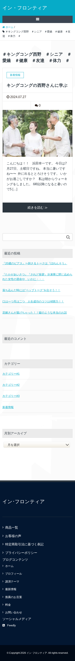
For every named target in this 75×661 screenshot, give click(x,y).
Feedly (11, 625)
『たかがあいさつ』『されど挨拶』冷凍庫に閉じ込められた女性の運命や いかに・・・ (37, 276)
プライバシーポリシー (21, 552)
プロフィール (13, 573)
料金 (8, 604)
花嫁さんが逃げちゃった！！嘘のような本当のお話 (34, 312)
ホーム (9, 566)
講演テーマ (12, 581)
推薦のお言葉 (13, 597)
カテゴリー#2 (11, 384)
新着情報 (8, 407)
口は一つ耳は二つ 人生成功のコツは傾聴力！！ (33, 301)
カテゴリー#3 (11, 395)
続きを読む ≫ (38, 207)
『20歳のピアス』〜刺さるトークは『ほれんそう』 (34, 263)
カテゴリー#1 (11, 373)
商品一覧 (11, 527)
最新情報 (10, 589)
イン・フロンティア (24, 7)
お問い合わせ (13, 612)
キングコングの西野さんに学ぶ (37, 85)
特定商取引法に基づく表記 (24, 544)
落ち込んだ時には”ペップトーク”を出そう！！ (31, 290)
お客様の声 (13, 536)
